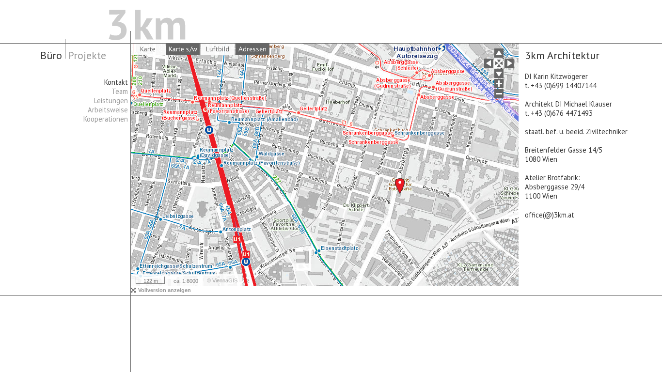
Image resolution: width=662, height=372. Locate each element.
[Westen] (488, 63)
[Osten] (509, 63)
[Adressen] (252, 49)
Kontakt (116, 82)
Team (119, 91)
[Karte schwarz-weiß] (183, 49)
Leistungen (111, 100)
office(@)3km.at (549, 214)
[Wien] (499, 63)
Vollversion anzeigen (164, 290)
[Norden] (499, 53)
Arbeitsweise (108, 109)
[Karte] (148, 49)
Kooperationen (105, 119)
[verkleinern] (499, 93)
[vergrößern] (499, 83)
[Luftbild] (218, 49)
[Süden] (499, 73)
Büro (51, 55)
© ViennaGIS (222, 280)
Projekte (87, 55)
